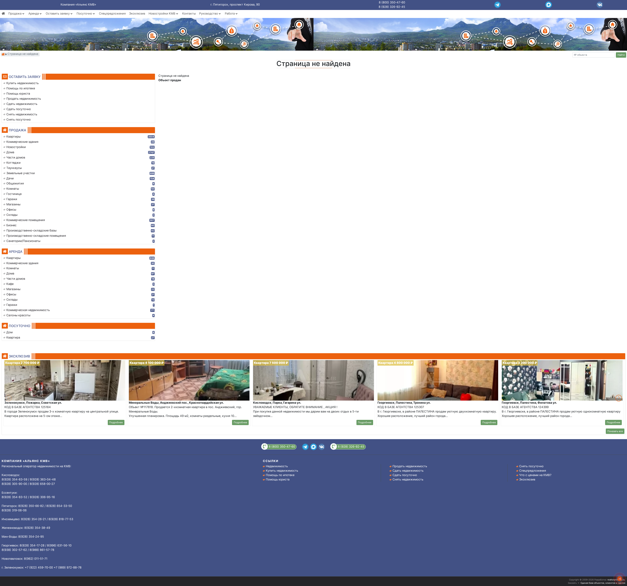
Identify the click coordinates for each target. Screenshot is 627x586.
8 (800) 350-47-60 (392, 2)
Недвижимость (277, 466)
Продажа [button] (15, 13)
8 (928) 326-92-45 (392, 6)
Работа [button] (230, 13)
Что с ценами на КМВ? (535, 475)
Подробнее (116, 422)
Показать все (615, 431)
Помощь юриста (277, 479)
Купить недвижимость (282, 470)
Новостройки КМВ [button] (162, 13)
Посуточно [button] (85, 13)
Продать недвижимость (410, 466)
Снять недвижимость (408, 479)
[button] (618, 398)
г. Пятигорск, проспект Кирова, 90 (235, 4)
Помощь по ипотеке (280, 475)
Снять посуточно (531, 466)
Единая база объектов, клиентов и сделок (603, 583)
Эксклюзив (137, 13)
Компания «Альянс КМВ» (78, 4)
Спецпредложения (112, 13)
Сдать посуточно (405, 475)
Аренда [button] (34, 13)
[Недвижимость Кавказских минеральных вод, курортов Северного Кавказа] (3, 54)
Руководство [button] (209, 13)
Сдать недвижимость (408, 470)
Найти (621, 54)
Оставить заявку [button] (58, 13)
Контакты (189, 13)
